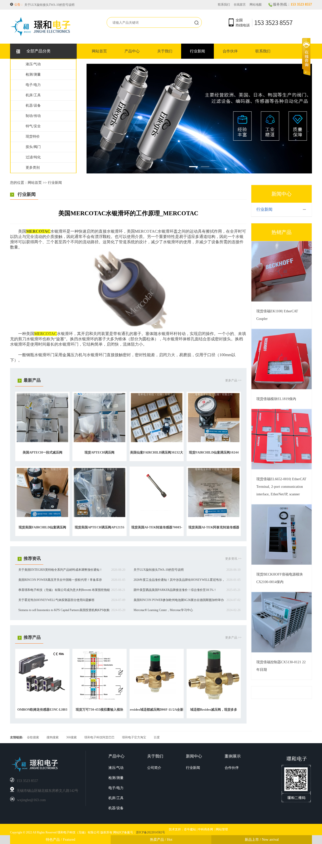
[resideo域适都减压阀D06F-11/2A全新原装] (156, 693)
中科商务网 (205, 829)
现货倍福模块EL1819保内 (276, 399)
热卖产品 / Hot (161, 839)
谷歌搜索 (33, 737)
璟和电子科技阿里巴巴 (99, 737)
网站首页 (99, 51)
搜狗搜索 (53, 737)
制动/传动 (33, 116)
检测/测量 (33, 74)
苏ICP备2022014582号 (150, 832)
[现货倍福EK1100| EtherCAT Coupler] (281, 300)
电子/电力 (33, 85)
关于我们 (164, 51)
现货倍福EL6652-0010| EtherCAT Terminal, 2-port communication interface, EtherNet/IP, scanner (281, 486)
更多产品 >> (233, 380)
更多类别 (33, 167)
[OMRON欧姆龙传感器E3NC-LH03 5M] (42, 692)
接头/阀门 (33, 147)
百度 (157, 737)
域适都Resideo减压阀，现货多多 (213, 709)
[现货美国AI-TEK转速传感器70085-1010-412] (156, 510)
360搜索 (71, 737)
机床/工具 (33, 95)
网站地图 (256, 4)
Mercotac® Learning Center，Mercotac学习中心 (163, 610)
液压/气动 (33, 64)
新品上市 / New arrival (262, 839)
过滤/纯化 (33, 157)
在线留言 (240, 4)
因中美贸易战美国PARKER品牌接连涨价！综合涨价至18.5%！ (175, 590)
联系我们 (224, 4)
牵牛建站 (190, 829)
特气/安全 (33, 126)
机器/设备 (33, 105)
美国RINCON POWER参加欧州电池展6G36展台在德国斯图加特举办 (179, 600)
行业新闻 (197, 51)
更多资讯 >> (233, 558)
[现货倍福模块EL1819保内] (281, 388)
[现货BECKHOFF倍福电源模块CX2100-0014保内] (281, 563)
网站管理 (222, 829)
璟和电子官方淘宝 (134, 737)
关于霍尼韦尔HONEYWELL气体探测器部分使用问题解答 (56, 600)
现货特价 (33, 136)
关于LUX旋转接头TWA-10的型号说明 (159, 569)
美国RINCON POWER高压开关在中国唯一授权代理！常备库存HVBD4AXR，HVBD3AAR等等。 (89, 5)
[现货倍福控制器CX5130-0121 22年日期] (281, 651)
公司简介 (154, 768)
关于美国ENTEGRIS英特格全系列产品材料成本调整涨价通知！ (60, 569)
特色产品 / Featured (60, 839)
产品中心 (132, 51)
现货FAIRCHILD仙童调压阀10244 (214, 452)
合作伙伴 (230, 51)
